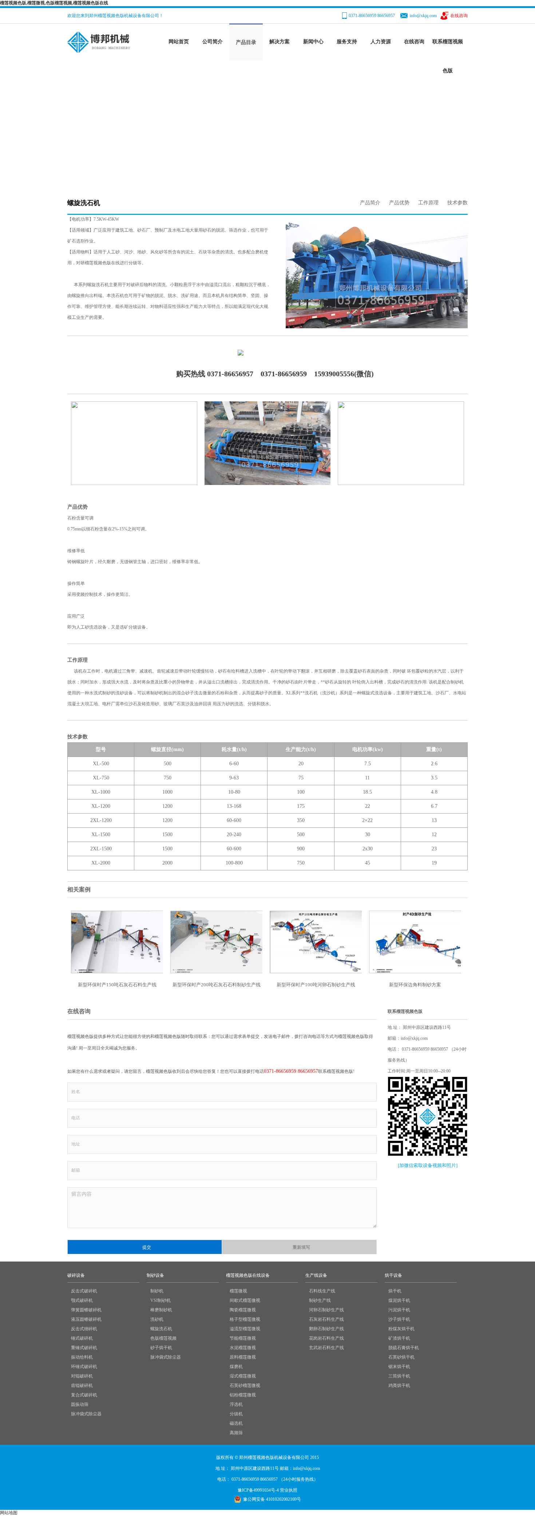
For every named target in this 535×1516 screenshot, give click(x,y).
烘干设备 (393, 1275)
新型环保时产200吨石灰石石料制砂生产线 (217, 984)
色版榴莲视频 (163, 1338)
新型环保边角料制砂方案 (415, 984)
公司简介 (212, 41)
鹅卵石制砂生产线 (326, 1328)
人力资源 (380, 41)
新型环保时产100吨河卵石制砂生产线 (316, 984)
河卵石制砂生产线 (326, 1309)
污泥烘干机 (399, 1309)
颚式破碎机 (82, 1300)
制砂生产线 (320, 1300)
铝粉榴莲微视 (243, 1394)
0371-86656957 (230, 374)
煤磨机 (236, 1366)
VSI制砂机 (160, 1300)
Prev (295, 260)
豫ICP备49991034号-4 (258, 1490)
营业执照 (288, 1490)
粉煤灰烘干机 (401, 1328)
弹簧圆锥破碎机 (86, 1309)
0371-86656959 (284, 374)
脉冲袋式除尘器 (86, 1413)
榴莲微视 (238, 1291)
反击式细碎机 (84, 1328)
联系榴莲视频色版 (447, 56)
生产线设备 (316, 1275)
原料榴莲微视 (243, 1357)
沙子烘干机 (399, 1319)
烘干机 (394, 1291)
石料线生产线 (322, 1291)
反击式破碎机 (84, 1291)
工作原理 (428, 202)
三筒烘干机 (399, 1376)
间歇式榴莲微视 (245, 1300)
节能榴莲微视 (243, 1338)
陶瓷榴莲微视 (243, 1309)
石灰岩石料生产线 (326, 1319)
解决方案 (279, 41)
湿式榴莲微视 (243, 1376)
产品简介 (370, 202)
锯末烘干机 (399, 1366)
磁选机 (236, 1423)
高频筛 (236, 1432)
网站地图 (8, 1512)
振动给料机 (82, 1357)
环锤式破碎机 (84, 1366)
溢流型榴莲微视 (245, 1328)
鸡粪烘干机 (399, 1385)
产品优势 (399, 202)
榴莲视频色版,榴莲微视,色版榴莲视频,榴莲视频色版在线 (54, 2)
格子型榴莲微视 (245, 1319)
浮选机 (236, 1404)
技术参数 (457, 202)
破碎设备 (76, 1275)
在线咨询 (459, 15)
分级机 (236, 1413)
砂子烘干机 (161, 1347)
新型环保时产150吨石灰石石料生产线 (117, 984)
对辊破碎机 (82, 1376)
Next (458, 260)
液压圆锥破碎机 (86, 1319)
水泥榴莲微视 (243, 1347)
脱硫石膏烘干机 (403, 1347)
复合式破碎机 (84, 1394)
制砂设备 (152, 130)
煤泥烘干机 (399, 1300)
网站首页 (179, 41)
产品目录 (246, 42)
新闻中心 (313, 41)
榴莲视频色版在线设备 (248, 1275)
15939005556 (334, 374)
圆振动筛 (79, 1404)
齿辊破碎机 (82, 1385)
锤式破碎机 (82, 1338)
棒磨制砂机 (161, 1309)
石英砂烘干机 (401, 1357)
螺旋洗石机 (161, 1328)
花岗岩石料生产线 (326, 1338)
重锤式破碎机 (84, 1347)
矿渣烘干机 (399, 1338)
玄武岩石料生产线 (326, 1347)
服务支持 (347, 41)
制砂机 (156, 1291)
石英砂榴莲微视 (245, 1385)
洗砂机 (156, 1319)
